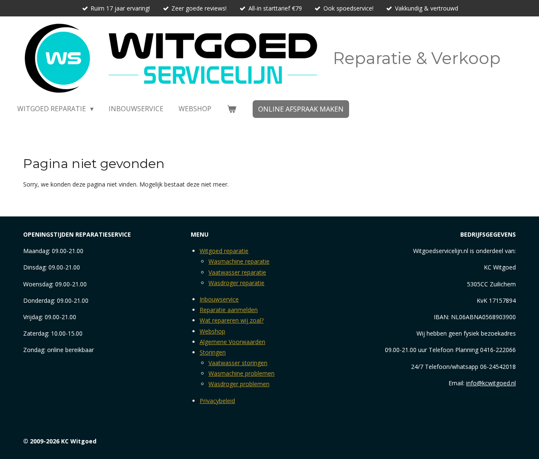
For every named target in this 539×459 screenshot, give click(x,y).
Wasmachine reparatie (239, 261)
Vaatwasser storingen (237, 363)
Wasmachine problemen (241, 373)
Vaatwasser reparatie (237, 272)
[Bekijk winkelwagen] (231, 108)
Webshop (212, 331)
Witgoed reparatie (224, 251)
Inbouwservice (219, 299)
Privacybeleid (217, 401)
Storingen (213, 352)
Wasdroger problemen (239, 384)
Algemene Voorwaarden (232, 342)
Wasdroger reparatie (236, 283)
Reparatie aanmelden (229, 310)
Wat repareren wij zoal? (232, 320)
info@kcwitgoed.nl (491, 383)
